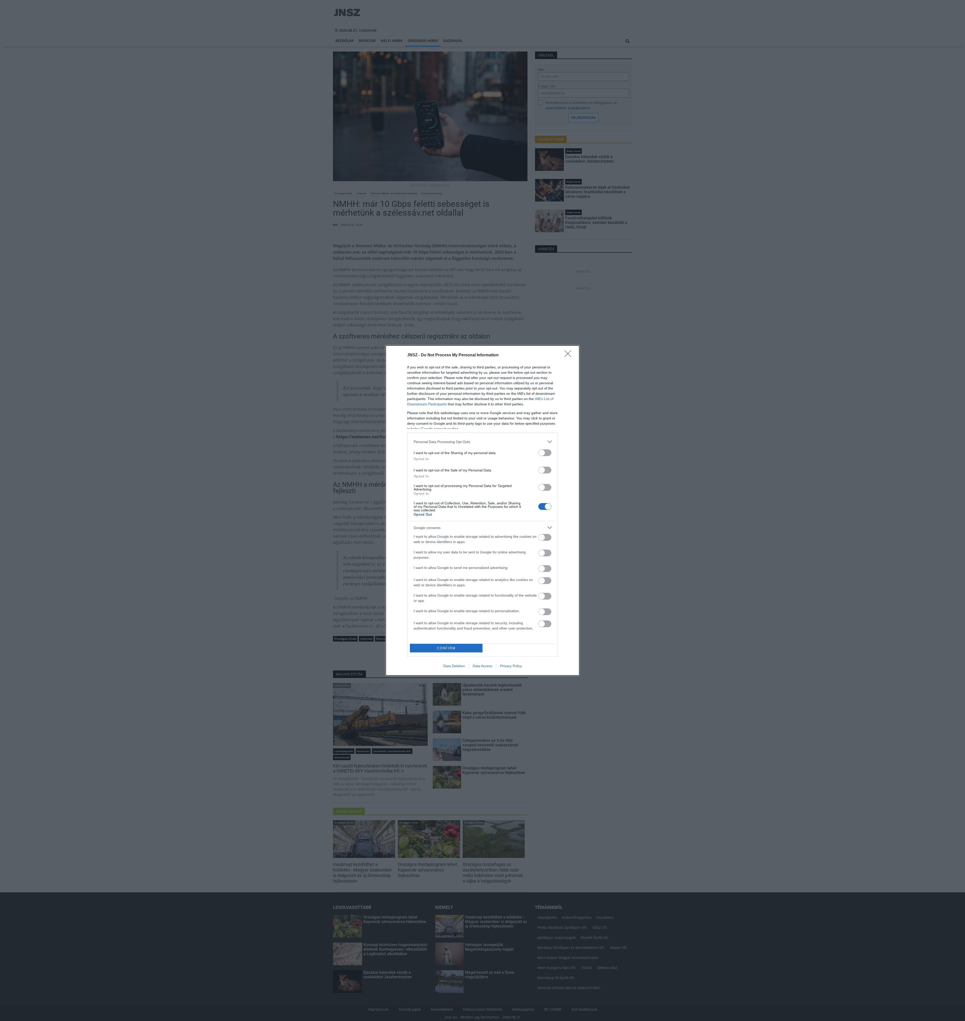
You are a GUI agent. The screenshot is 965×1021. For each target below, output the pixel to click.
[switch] (544, 452)
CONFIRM (446, 648)
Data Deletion (454, 666)
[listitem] (482, 441)
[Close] (569, 355)
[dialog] (482, 510)
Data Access (482, 666)
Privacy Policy (511, 666)
